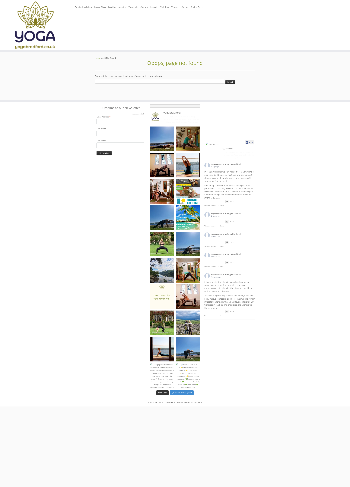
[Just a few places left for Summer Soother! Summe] (188, 217)
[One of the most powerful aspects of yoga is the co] (162, 165)
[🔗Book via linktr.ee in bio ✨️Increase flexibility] (188, 375)
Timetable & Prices (83, 7)
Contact (184, 7)
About (122, 7)
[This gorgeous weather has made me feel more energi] (162, 375)
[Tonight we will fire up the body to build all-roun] (162, 296)
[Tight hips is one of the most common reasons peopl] (162, 244)
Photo (232, 201)
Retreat (153, 7)
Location (112, 7)
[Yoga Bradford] (213, 144)
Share (222, 206)
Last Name (101, 141)
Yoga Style (133, 7)
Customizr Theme (196, 402)
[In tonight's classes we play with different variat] (162, 139)
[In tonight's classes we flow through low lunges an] (188, 270)
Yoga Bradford (216, 164)
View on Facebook (210, 206)
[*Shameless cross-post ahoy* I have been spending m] (188, 191)
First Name (101, 129)
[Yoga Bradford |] (40, 25)
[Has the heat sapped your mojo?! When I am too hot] (162, 217)
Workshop (164, 7)
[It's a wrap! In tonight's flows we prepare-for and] (188, 349)
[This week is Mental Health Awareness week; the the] (188, 323)
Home (97, 58)
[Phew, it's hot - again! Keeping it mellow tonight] (188, 139)
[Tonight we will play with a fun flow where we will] (162, 323)
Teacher (175, 7)
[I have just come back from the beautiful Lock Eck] (162, 270)
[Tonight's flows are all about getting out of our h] (188, 296)
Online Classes (198, 7)
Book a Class (100, 7)
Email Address (103, 117)
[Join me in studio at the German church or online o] (162, 191)
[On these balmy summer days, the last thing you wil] (188, 244)
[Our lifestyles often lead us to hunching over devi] (162, 349)
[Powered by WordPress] (174, 402)
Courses (144, 7)
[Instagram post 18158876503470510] (188, 165)
